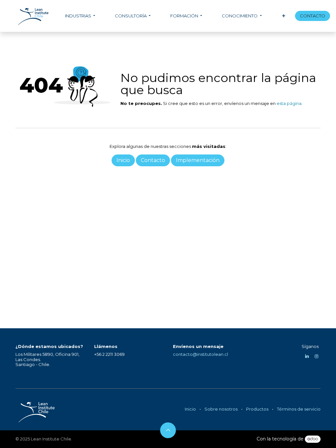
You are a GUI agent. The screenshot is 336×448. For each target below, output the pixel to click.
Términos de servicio (299, 409)
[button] (168, 430)
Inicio (190, 409)
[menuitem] (80, 16)
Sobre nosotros (221, 409)
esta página (289, 103)
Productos (257, 409)
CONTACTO (312, 15)
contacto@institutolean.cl (200, 354)
